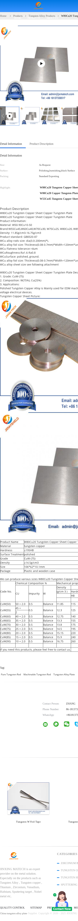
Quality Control (12, 907)
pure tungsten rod (11, 674)
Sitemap (36, 907)
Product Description (41, 143)
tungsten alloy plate (64, 674)
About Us (52, 18)
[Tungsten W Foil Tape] (28, 798)
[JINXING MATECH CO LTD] (48, 725)
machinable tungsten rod (37, 674)
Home (17, 18)
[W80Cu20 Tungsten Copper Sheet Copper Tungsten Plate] (30, 115)
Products (33, 18)
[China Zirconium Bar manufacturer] (39, 6)
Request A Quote (26, 30)
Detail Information (11, 143)
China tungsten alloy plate (13, 913)
